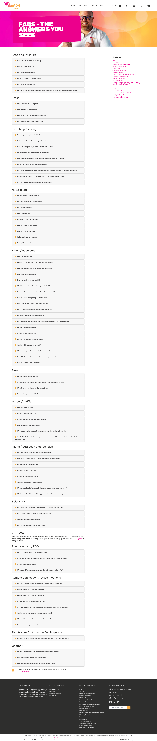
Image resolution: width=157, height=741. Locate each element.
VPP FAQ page (77, 539)
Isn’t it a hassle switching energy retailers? (31, 141)
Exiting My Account (24, 243)
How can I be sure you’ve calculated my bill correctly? (35, 268)
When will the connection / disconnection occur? (34, 619)
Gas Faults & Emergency (120, 97)
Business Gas (53, 695)
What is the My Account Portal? (28, 195)
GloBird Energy (12, 5)
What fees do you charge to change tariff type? (33, 388)
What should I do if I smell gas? (28, 464)
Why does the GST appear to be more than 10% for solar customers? (40, 507)
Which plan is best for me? (26, 84)
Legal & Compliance (119, 66)
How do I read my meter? (25, 407)
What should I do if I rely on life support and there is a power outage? (40, 494)
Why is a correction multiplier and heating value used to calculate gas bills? (43, 321)
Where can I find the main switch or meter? (31, 601)
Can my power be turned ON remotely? (30, 589)
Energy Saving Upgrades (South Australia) (126, 83)
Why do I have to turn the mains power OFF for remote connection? (40, 583)
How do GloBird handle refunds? (28, 363)
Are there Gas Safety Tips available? (29, 482)
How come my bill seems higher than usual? (32, 303)
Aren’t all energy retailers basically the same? (32, 552)
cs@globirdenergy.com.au (120, 698)
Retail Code (116, 68)
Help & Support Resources (121, 64)
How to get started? (24, 213)
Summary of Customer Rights (121, 93)
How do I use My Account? (26, 231)
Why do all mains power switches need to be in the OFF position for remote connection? (47, 170)
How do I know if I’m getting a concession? (32, 298)
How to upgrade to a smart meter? (29, 425)
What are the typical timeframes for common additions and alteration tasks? (43, 638)
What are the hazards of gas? (27, 470)
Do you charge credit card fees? (28, 376)
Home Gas (52, 691)
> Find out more (24, 671)
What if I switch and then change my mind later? (33, 152)
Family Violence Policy (119, 95)
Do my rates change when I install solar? (31, 525)
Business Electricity (55, 693)
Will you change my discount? (27, 109)
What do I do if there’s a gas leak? (28, 476)
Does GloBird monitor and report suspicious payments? (36, 357)
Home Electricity (54, 689)
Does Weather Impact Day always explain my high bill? (36, 663)
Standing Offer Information (120, 85)
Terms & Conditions (118, 91)
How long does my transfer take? (28, 135)
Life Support (116, 89)
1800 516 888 (116, 695)
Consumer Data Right (119, 70)
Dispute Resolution (118, 78)
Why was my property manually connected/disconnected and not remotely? (43, 607)
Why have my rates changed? (27, 104)
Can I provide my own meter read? (29, 345)
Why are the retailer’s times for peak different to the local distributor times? (42, 431)
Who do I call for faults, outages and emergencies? (34, 452)
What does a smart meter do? (27, 413)
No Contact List (117, 81)
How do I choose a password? (27, 225)
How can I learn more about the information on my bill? (36, 292)
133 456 (114, 692)
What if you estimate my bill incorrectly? (31, 315)
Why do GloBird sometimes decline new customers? (35, 182)
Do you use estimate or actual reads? (30, 339)
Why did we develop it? (25, 207)
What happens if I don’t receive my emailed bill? (33, 286)
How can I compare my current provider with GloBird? (35, 147)
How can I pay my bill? (25, 256)
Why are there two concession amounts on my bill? (34, 309)
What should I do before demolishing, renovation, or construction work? (42, 488)
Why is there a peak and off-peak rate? (30, 121)
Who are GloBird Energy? (26, 72)
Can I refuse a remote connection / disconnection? (34, 613)
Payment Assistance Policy (121, 76)
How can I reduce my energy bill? (28, 280)
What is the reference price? (27, 333)
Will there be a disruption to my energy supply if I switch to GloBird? (40, 158)
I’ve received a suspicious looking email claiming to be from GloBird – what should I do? (47, 90)
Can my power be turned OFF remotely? (31, 595)
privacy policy (57, 737)
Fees (114, 87)
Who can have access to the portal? (29, 201)
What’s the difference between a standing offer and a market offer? (40, 570)
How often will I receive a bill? (27, 274)
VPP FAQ (115, 62)
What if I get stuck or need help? (28, 219)
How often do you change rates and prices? (32, 115)
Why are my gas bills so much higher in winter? (33, 351)
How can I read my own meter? (27, 625)
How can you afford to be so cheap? (29, 61)
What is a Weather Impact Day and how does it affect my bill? (38, 652)
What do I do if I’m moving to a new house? (32, 164)
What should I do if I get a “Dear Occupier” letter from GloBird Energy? (41, 176)
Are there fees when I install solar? (29, 519)
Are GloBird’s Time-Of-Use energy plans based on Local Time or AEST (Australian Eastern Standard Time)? (47, 438)
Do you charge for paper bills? (27, 394)
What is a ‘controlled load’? (26, 564)
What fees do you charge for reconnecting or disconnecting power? (40, 382)
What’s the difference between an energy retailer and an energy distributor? (43, 558)
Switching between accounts (27, 237)
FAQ (113, 60)
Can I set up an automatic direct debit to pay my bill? (35, 262)
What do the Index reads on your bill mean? (32, 419)
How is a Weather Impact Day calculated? (31, 657)
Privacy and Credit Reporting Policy (123, 74)
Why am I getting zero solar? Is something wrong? (34, 513)
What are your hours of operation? (29, 78)
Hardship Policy (117, 72)
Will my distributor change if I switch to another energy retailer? (39, 458)
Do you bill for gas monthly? (27, 327)
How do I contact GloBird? (26, 66)
